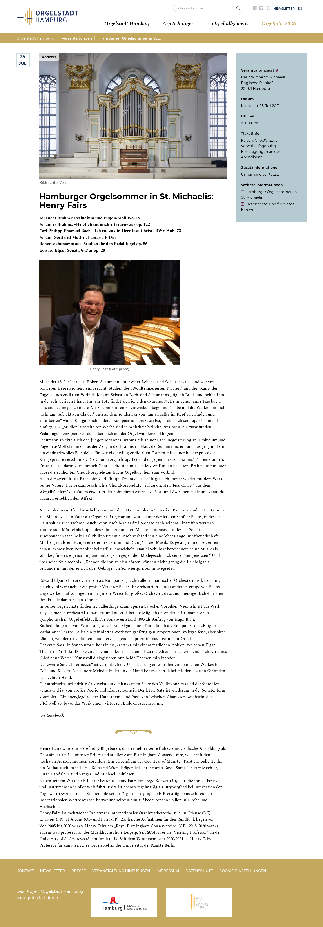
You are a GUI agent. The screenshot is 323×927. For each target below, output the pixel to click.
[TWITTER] (261, 9)
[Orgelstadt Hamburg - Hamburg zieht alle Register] (47, 23)
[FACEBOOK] (255, 9)
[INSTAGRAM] (268, 9)
